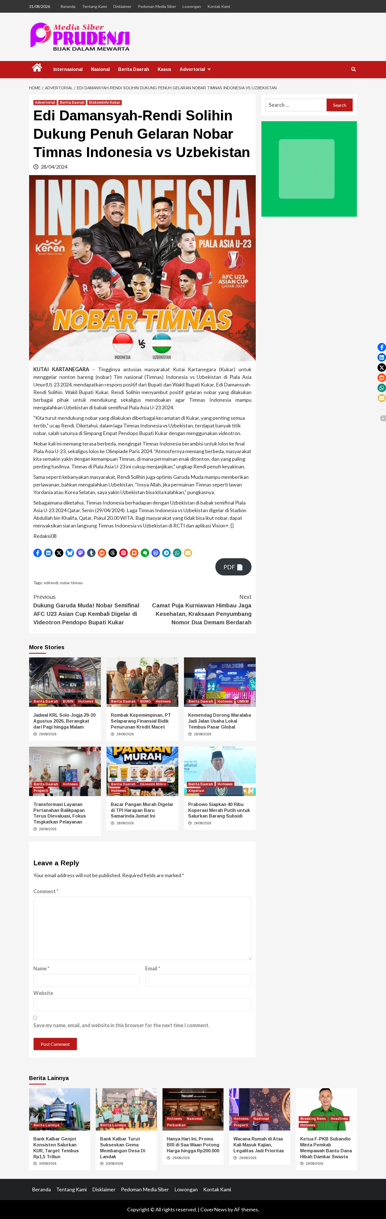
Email (152, 968)
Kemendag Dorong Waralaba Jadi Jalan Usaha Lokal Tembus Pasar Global (219, 721)
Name (41, 968)
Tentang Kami (94, 6)
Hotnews (85, 701)
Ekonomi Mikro (153, 784)
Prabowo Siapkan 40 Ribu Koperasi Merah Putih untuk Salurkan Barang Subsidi (219, 810)
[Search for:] (296, 105)
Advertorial (192, 69)
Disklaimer (122, 6)
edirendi (51, 582)
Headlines (339, 1119)
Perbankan (176, 1125)
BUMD (145, 701)
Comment (45, 891)
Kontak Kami (218, 6)
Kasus (164, 69)
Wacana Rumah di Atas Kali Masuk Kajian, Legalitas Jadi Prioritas (258, 1145)
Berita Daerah (133, 69)
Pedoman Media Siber (157, 6)
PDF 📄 (233, 567)
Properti (41, 791)
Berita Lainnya (46, 1125)
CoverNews (213, 1209)
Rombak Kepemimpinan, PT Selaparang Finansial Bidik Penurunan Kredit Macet (141, 721)
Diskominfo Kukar (104, 103)
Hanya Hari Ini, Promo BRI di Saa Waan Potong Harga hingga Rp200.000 (193, 1145)
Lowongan (192, 6)
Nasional (100, 69)
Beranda (68, 6)
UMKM (243, 701)
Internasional (68, 69)
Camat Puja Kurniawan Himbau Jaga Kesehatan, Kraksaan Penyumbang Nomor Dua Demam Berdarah (201, 609)
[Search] (353, 69)
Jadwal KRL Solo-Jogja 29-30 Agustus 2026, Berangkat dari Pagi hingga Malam (64, 721)
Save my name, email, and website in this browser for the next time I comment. (121, 1025)
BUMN (68, 701)
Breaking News (313, 1119)
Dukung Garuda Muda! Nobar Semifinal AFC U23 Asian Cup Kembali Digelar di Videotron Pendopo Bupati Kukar (86, 609)
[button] (37, 553)
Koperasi (196, 791)
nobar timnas (71, 582)
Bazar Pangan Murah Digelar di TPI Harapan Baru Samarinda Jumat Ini (142, 810)
